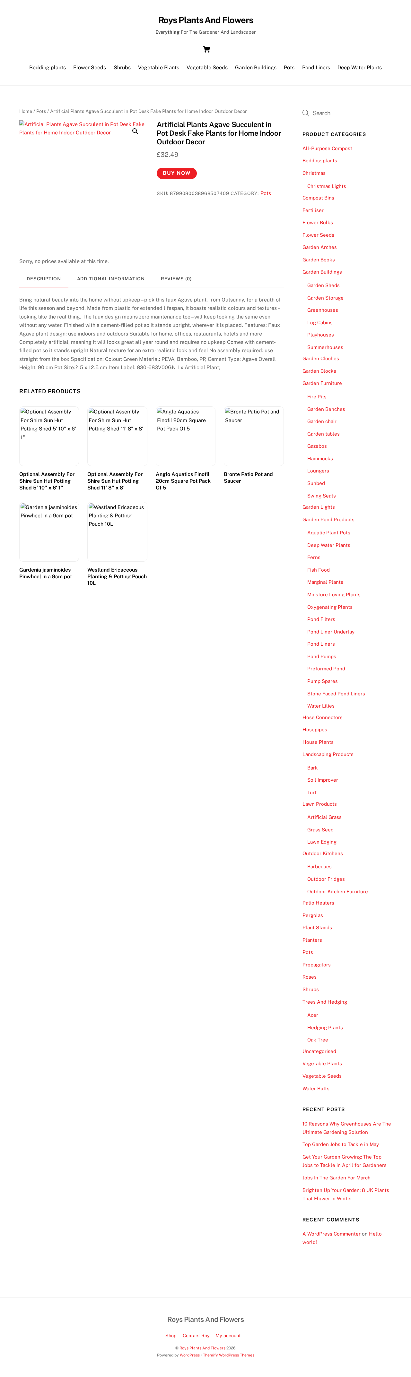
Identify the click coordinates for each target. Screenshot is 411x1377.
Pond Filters (321, 619)
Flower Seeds (89, 67)
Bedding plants (47, 67)
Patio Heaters (318, 902)
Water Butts (315, 1088)
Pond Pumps (321, 656)
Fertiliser (313, 210)
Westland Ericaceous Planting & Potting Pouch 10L (117, 576)
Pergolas (312, 915)
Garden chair (322, 421)
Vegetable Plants (158, 67)
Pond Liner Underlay (330, 631)
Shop (171, 1335)
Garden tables (323, 434)
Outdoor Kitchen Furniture (337, 891)
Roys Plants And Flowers (202, 1348)
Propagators (316, 964)
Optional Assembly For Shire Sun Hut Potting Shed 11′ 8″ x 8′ (115, 481)
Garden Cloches (320, 358)
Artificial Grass (324, 817)
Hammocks (320, 458)
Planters (312, 940)
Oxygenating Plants (330, 607)
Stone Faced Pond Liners (336, 693)
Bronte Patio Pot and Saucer (248, 477)
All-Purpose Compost (327, 148)
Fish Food (318, 570)
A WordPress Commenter (331, 1234)
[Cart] (206, 49)
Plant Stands (317, 927)
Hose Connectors (322, 717)
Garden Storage (325, 298)
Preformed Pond (326, 668)
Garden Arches (319, 247)
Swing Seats (321, 495)
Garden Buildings (255, 67)
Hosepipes (314, 729)
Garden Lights (318, 507)
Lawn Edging (322, 842)
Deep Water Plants (359, 67)
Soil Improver (322, 780)
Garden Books (318, 259)
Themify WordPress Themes (228, 1355)
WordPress (190, 1355)
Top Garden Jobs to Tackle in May (340, 1144)
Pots (289, 67)
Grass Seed (320, 829)
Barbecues (319, 866)
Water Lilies (321, 706)
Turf (312, 792)
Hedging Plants (325, 1027)
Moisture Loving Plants (334, 594)
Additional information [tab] (111, 278)
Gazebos (317, 446)
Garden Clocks (319, 371)
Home (25, 111)
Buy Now (176, 173)
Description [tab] (44, 278)
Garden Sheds (323, 285)
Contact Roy (196, 1335)
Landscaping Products (328, 754)
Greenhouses (322, 310)
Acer (312, 1015)
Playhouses (320, 334)
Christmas (314, 173)
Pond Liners (316, 67)
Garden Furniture (322, 383)
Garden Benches (326, 409)
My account (228, 1335)
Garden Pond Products (328, 519)
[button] (135, 131)
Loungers (318, 470)
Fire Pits (317, 396)
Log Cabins (320, 322)
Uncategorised (319, 1051)
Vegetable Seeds (207, 67)
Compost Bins (318, 197)
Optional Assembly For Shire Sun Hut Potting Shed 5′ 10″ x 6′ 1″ (46, 481)
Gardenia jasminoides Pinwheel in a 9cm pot (45, 573)
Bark (312, 767)
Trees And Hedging (324, 1002)
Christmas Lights (326, 186)
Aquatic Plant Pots (328, 532)
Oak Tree (317, 1039)
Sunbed (316, 483)
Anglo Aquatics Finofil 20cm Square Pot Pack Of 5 (183, 481)
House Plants (318, 742)
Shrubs (122, 67)
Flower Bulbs (317, 222)
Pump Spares (322, 681)
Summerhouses (325, 347)
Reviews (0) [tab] (176, 278)
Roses (309, 977)
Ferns (313, 557)
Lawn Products (319, 804)
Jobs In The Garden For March (336, 1177)
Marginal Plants (325, 582)
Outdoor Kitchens (322, 853)
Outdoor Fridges (326, 879)
